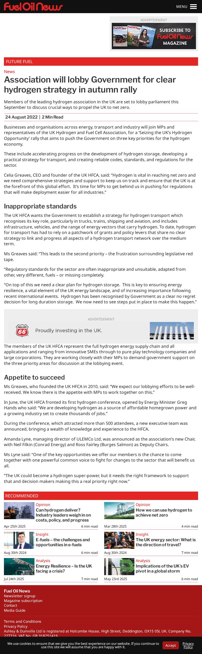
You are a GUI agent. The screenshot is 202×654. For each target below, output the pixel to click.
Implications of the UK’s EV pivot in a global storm (162, 569)
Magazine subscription (23, 600)
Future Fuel (19, 61)
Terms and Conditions (22, 621)
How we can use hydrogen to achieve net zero (164, 513)
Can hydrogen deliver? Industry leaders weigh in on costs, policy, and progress (63, 515)
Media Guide (15, 610)
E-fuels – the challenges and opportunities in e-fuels (63, 542)
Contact (10, 605)
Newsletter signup (19, 595)
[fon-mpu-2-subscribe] (154, 36)
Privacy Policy (15, 626)
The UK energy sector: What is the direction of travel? (166, 542)
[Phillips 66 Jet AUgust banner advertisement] (101, 330)
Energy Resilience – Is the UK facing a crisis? (64, 569)
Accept (170, 645)
